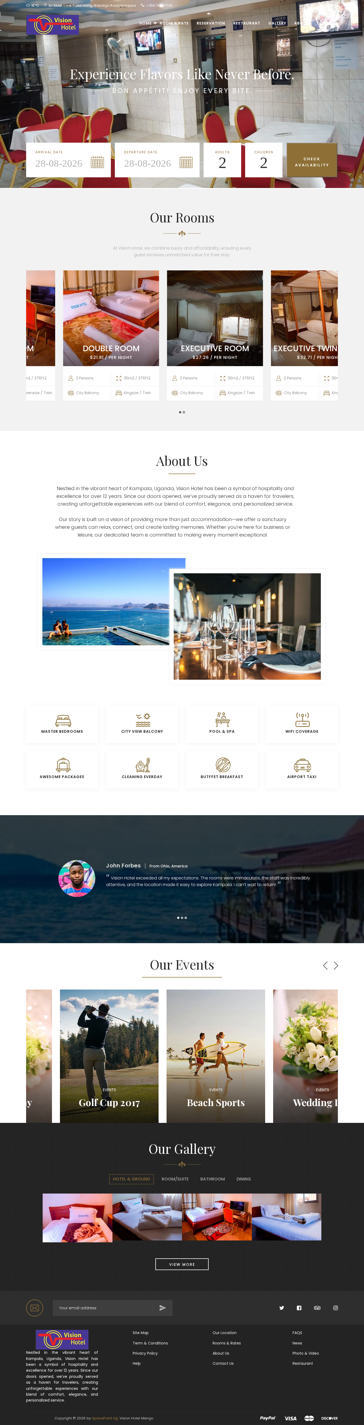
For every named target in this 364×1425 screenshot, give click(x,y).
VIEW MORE (182, 1264)
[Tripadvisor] (311, 1308)
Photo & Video (306, 1353)
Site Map (141, 1332)
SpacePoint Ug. (105, 1418)
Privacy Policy (145, 1353)
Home (145, 23)
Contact (327, 23)
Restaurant (246, 23)
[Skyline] (62, 1339)
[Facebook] (293, 1308)
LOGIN (310, 5)
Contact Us (223, 1363)
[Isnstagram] (330, 1308)
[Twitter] (276, 1308)
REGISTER (327, 5)
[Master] (309, 1418)
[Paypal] (268, 1418)
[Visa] (290, 1418)
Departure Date (140, 152)
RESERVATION (211, 23)
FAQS (297, 1332)
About (301, 23)
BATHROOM (212, 1179)
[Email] (35, 1307)
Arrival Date (49, 152)
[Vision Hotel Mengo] (50, 23)
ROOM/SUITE (175, 1179)
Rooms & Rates (227, 1343)
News (297, 1343)
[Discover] (330, 1418)
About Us (221, 1353)
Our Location (225, 1332)
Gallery (277, 23)
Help (137, 1363)
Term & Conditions (150, 1343)
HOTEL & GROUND (131, 1179)
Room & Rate (174, 23)
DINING (244, 1179)
